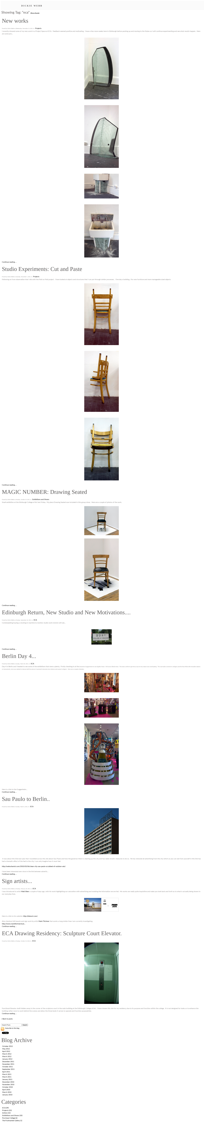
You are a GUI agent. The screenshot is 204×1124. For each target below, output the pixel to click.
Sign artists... (17, 881)
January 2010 (7, 1095)
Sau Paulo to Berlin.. (26, 799)
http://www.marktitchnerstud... (13, 924)
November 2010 (8, 1084)
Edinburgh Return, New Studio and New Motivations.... (66, 612)
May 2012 (6, 1049)
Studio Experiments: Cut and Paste (42, 269)
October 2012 (7, 1046)
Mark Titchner (44, 921)
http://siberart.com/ (30, 916)
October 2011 (7, 1067)
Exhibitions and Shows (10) (12, 1115)
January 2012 (7, 1059)
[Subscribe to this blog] (2, 1029)
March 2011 (6, 1074)
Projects (38, 28)
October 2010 (7, 1087)
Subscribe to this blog (12, 1028)
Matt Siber (25, 891)
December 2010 (8, 1082)
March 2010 (6, 1092)
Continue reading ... (9, 262)
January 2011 (7, 1079)
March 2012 (6, 1054)
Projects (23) (7, 1110)
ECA (35, 620)
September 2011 (8, 1069)
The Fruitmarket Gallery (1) (12, 1120)
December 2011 (8, 1061)
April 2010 (6, 1090)
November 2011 (8, 1064)
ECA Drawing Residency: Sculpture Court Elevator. (62, 933)
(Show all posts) (34, 13)
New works (15, 21)
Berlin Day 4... (19, 656)
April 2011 (6, 1072)
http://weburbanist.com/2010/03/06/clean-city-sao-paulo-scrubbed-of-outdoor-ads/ (34, 866)
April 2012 (6, 1051)
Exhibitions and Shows (40, 499)
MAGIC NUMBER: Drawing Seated (44, 492)
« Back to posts (7, 1019)
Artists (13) (6, 1113)
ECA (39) (5, 1108)
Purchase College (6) (9, 1118)
